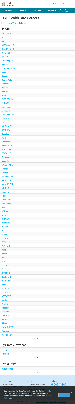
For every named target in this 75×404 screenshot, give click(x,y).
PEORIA (4, 238)
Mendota (5, 192)
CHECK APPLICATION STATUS (66, 10)
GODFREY (5, 130)
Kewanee (5, 157)
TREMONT (6, 315)
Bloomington (7, 60)
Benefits (23, 10)
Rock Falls (6, 288)
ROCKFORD (6, 277)
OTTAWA (5, 219)
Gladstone (5, 142)
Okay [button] (64, 395)
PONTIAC (5, 246)
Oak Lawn (5, 223)
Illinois (4, 350)
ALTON (4, 37)
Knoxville (5, 161)
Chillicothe (6, 84)
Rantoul (4, 284)
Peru (3, 257)
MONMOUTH (7, 184)
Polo (3, 261)
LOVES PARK (7, 165)
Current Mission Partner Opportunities (59, 4)
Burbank (4, 64)
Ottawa (4, 230)
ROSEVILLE (6, 281)
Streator (5, 308)
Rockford (5, 292)
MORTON (5, 188)
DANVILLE (6, 88)
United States (7, 369)
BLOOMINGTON (8, 49)
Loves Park (6, 172)
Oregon (4, 227)
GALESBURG (6, 126)
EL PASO (5, 103)
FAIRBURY (5, 118)
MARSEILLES (7, 176)
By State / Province (12, 23)
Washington (6, 331)
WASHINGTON (7, 327)
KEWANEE (6, 153)
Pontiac (4, 265)
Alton (3, 41)
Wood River (6, 335)
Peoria (4, 254)
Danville (4, 91)
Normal (4, 215)
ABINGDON (6, 33)
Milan (3, 196)
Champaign (6, 76)
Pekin (3, 250)
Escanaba (5, 111)
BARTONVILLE (7, 45)
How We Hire (52, 10)
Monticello (6, 203)
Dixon (3, 95)
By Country (22, 23)
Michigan (5, 354)
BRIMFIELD (6, 53)
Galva (3, 138)
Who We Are (8, 10)
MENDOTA (6, 180)
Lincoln (4, 169)
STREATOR (6, 296)
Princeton (5, 269)
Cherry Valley (7, 80)
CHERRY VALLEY (9, 68)
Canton (4, 72)
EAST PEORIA (7, 99)
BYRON (4, 57)
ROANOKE (5, 273)
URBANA (5, 319)
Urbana (4, 323)
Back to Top (37, 339)
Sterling (4, 304)
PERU (3, 242)
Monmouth (6, 199)
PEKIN (4, 234)
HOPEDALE (6, 149)
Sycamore (5, 311)
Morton (4, 207)
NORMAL (5, 211)
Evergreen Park (8, 115)
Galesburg (5, 134)
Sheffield (5, 300)
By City (3, 23)
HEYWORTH (6, 145)
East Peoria (6, 107)
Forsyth (4, 122)
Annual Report (8, 384)
